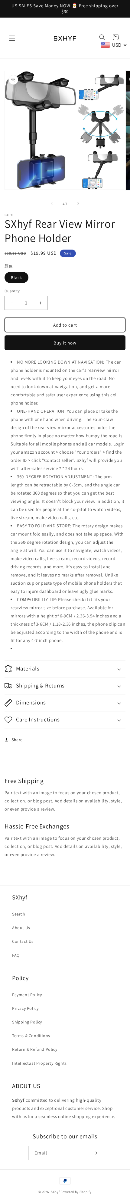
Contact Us (23, 941)
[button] (12, 38)
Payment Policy (27, 994)
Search (18, 914)
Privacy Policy (25, 1008)
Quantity (12, 291)
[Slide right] (78, 203)
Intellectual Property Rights (39, 1063)
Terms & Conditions (31, 1035)
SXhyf (55, 1192)
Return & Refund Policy (34, 1049)
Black (16, 277)
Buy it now (65, 343)
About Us (21, 927)
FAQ (16, 955)
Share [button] (17, 739)
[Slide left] (51, 203)
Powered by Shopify (76, 1192)
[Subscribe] (95, 1153)
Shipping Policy (27, 1022)
